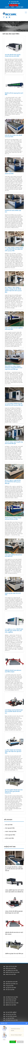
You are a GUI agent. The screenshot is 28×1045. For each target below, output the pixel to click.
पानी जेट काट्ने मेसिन (9, 838)
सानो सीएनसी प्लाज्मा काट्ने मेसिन (12, 997)
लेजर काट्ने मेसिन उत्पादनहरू (11, 1016)
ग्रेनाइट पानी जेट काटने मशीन (11, 966)
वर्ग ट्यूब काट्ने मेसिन (9, 985)
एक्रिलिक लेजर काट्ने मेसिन (11, 1005)
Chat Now (13, 1041)
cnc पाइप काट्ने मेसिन (10, 1018)
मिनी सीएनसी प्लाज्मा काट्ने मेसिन (12, 1020)
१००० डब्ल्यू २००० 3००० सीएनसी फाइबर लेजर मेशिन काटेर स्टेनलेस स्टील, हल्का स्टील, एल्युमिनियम (14, 630)
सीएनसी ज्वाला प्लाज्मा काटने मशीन (12, 1003)
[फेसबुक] (4, 17)
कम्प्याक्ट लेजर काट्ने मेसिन (11, 974)
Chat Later (20, 1041)
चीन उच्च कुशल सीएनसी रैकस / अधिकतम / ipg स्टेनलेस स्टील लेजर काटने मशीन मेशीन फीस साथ (14, 868)
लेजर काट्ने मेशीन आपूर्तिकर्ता (11, 1012)
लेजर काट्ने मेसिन (9, 824)
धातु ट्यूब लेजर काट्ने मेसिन (11, 987)
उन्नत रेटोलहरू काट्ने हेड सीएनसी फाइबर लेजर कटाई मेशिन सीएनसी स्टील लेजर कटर (14, 711)
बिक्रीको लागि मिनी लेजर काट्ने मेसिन (12, 972)
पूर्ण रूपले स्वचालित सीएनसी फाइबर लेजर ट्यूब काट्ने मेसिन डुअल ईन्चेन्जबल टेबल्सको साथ (14, 791)
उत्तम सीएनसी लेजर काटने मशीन (11, 981)
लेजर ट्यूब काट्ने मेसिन (10, 828)
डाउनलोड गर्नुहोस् (19, 7)
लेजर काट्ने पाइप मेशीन (10, 989)
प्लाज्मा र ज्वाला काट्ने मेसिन (10, 831)
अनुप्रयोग (7, 7)
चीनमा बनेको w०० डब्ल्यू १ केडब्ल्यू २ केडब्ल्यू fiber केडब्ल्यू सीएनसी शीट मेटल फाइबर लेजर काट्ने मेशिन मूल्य (13, 368)
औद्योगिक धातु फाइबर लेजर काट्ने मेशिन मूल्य (14, 953)
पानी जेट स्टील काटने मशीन (11, 1001)
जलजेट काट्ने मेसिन (9, 173)
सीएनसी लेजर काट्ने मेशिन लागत (12, 983)
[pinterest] (9, 17)
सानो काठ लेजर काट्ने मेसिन (11, 1014)
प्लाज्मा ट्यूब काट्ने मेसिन (10, 835)
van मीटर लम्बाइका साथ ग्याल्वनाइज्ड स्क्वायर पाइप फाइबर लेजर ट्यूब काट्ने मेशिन (13, 751)
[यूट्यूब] (6, 17)
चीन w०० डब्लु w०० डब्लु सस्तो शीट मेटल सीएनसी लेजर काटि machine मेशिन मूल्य (13, 482)
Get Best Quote (13, 5)
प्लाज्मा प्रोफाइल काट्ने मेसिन (11, 999)
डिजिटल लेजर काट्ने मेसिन (11, 968)
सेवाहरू (12, 7)
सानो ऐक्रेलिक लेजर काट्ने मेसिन (12, 970)
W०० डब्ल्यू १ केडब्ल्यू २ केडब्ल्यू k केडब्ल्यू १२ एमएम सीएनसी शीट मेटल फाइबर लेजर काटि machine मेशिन (14, 249)
